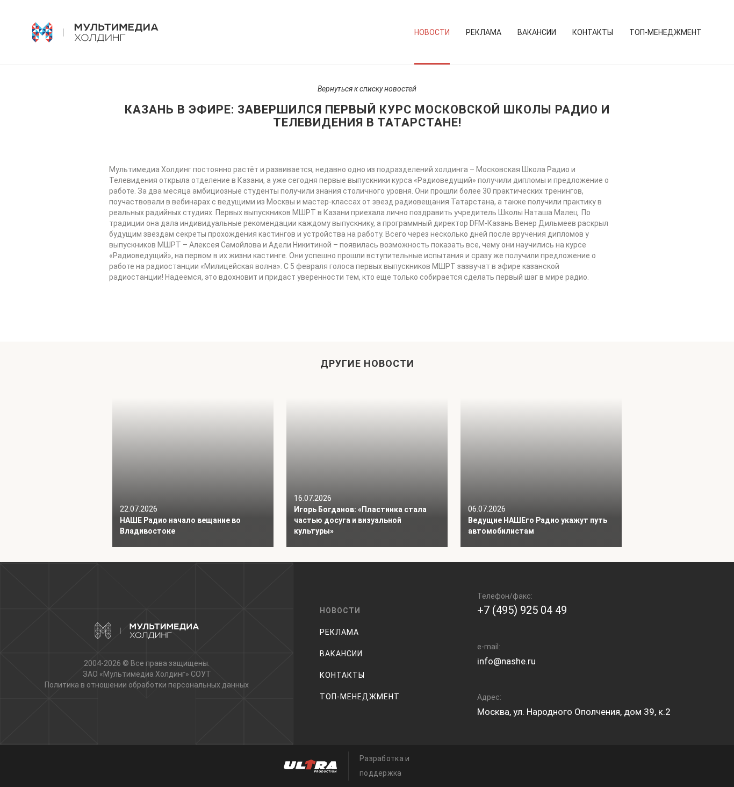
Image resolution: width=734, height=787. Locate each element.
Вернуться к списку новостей (367, 88)
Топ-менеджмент (665, 32)
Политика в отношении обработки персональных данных (147, 684)
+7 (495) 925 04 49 (522, 610)
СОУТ (201, 674)
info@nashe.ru (506, 661)
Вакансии (536, 32)
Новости (432, 32)
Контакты (592, 32)
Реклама (483, 32)
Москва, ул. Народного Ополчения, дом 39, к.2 (574, 711)
